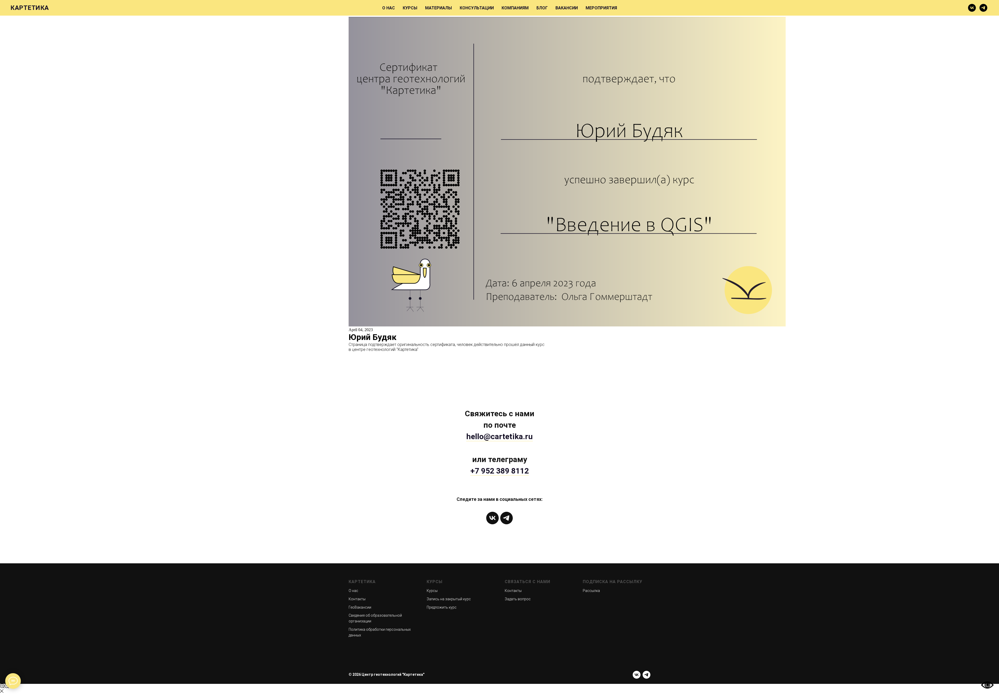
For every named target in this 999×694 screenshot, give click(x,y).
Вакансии (566, 7)
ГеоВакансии (360, 607)
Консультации (477, 7)
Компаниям (515, 7)
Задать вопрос (518, 599)
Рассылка (591, 591)
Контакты (357, 599)
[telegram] (983, 8)
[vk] (972, 8)
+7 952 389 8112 (499, 470)
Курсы (410, 7)
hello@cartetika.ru (499, 436)
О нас (353, 591)
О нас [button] (388, 7)
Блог (542, 7)
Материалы (438, 7)
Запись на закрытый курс (449, 599)
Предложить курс (442, 607)
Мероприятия (601, 7)
